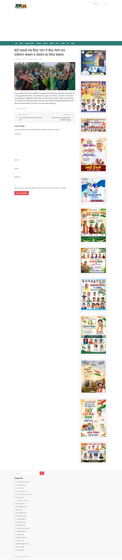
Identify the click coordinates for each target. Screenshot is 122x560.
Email (16, 168)
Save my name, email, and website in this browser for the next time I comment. (40, 188)
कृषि (17, 510)
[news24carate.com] (16, 43)
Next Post (61, 117)
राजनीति (51, 43)
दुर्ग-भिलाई (18, 522)
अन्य (68, 43)
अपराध (57, 43)
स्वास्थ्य (18, 550)
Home (21, 43)
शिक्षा (17, 547)
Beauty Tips (22, 500)
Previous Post (30, 117)
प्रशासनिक (19, 531)
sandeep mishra (33, 59)
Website (17, 177)
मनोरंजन (63, 43)
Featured (19, 485)
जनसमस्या (19, 519)
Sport (18, 488)
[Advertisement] (61, 27)
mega (73, 43)
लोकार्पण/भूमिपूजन (20, 544)
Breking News (29, 43)
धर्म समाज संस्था (20, 528)
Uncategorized (21, 494)
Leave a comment (21, 108)
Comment (18, 134)
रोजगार (18, 541)
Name (16, 160)
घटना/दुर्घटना (19, 513)
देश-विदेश (45, 43)
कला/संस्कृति (19, 507)
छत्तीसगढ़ (39, 43)
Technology (20, 491)
